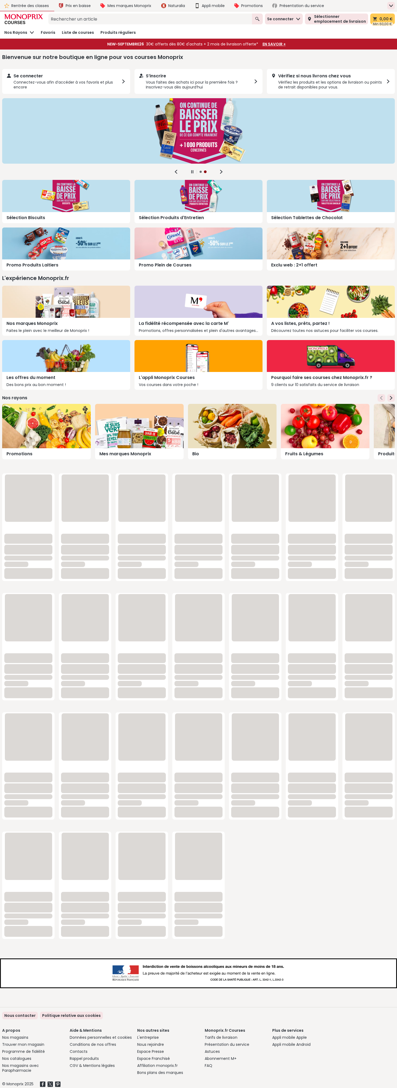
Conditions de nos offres (93, 1044)
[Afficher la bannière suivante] (221, 172)
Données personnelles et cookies (101, 1037)
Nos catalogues (16, 1058)
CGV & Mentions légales (92, 1065)
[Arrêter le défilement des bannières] (192, 172)
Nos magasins (15, 1037)
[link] (71, 1015)
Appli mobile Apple (289, 1037)
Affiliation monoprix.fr (157, 1065)
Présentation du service (227, 1044)
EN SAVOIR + (274, 44)
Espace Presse (150, 1051)
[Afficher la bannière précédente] (176, 172)
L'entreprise (148, 1037)
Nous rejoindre (150, 1044)
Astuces (212, 1051)
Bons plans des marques (160, 1072)
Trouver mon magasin (23, 1044)
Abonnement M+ (221, 1058)
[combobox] (150, 19)
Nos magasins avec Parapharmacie (20, 1068)
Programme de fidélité (23, 1051)
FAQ (208, 1065)
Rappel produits (84, 1058)
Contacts (79, 1051)
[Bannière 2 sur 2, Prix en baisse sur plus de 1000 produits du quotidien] (198, 131)
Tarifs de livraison (221, 1037)
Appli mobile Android (291, 1044)
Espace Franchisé (153, 1058)
